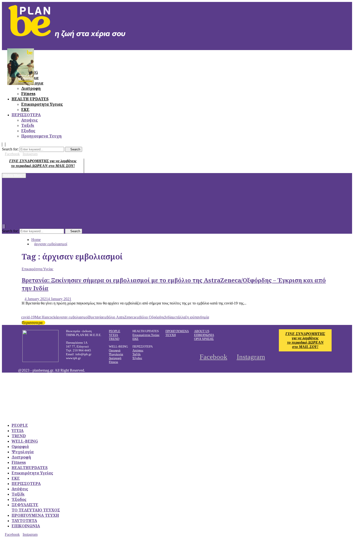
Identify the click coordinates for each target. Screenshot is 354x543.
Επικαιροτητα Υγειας (42, 104)
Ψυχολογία (116, 354)
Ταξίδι (136, 354)
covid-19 (28, 317)
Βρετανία (95, 317)
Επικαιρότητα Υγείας (37, 269)
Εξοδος (28, 130)
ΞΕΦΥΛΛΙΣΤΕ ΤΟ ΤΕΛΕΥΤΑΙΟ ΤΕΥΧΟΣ (36, 507)
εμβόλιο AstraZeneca (119, 317)
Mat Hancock (45, 317)
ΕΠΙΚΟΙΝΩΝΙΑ (204, 335)
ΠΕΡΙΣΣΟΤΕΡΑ (26, 114)
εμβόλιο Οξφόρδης (149, 317)
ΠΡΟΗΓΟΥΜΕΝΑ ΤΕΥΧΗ (35, 515)
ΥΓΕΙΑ (113, 335)
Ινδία (168, 317)
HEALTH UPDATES (30, 99)
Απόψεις (137, 350)
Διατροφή (115, 358)
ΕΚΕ (25, 109)
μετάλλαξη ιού (183, 317)
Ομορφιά (114, 350)
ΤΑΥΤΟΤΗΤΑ (24, 520)
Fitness (28, 93)
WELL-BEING (25, 441)
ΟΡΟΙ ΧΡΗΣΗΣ (204, 339)
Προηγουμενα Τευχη (41, 136)
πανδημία (202, 317)
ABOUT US (201, 331)
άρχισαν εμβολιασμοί (71, 317)
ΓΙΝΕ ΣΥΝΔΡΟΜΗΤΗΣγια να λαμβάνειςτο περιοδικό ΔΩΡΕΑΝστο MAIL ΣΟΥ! (305, 340)
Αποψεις (29, 120)
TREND (114, 339)
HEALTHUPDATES (30, 467)
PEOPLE (114, 331)
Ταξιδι (27, 125)
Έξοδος (137, 358)
